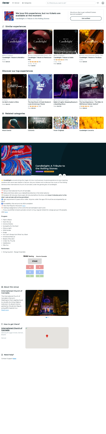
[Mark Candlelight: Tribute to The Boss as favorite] (102, 31)
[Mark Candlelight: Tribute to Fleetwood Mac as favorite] (50, 31)
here (23, 206)
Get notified (86, 18)
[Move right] (104, 41)
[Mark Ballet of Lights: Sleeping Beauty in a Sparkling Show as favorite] (76, 76)
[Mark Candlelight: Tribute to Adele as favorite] (76, 31)
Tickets (88, 174)
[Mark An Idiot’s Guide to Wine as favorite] (25, 76)
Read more (5, 310)
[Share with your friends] (60, 175)
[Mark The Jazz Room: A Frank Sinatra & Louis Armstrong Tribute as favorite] (50, 76)
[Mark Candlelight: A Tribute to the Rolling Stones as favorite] (64, 175)
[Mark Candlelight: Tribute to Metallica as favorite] (25, 31)
